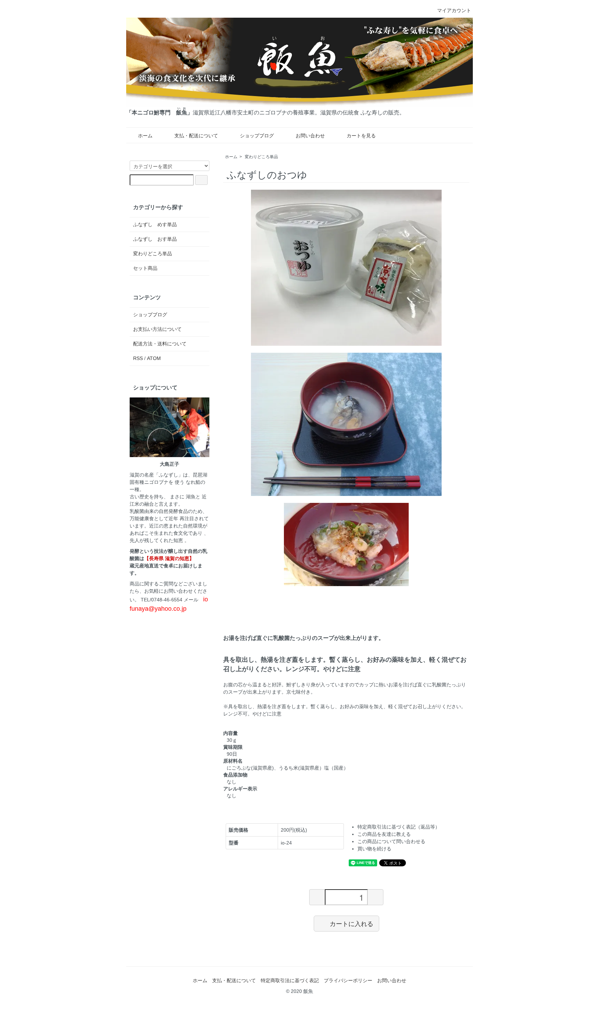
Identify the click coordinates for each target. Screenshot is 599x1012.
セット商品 (145, 268)
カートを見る (361, 135)
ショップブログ (257, 135)
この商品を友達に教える (384, 834)
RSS (138, 358)
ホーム (145, 135)
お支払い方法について (157, 329)
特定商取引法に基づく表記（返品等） (398, 827)
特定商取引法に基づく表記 (290, 980)
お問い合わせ (310, 135)
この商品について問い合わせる (391, 841)
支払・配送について (196, 135)
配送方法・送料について (159, 343)
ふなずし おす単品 (155, 239)
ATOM (154, 358)
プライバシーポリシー (348, 980)
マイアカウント (454, 10)
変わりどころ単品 (261, 156)
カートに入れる (351, 923)
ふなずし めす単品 (155, 224)
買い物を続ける (374, 848)
